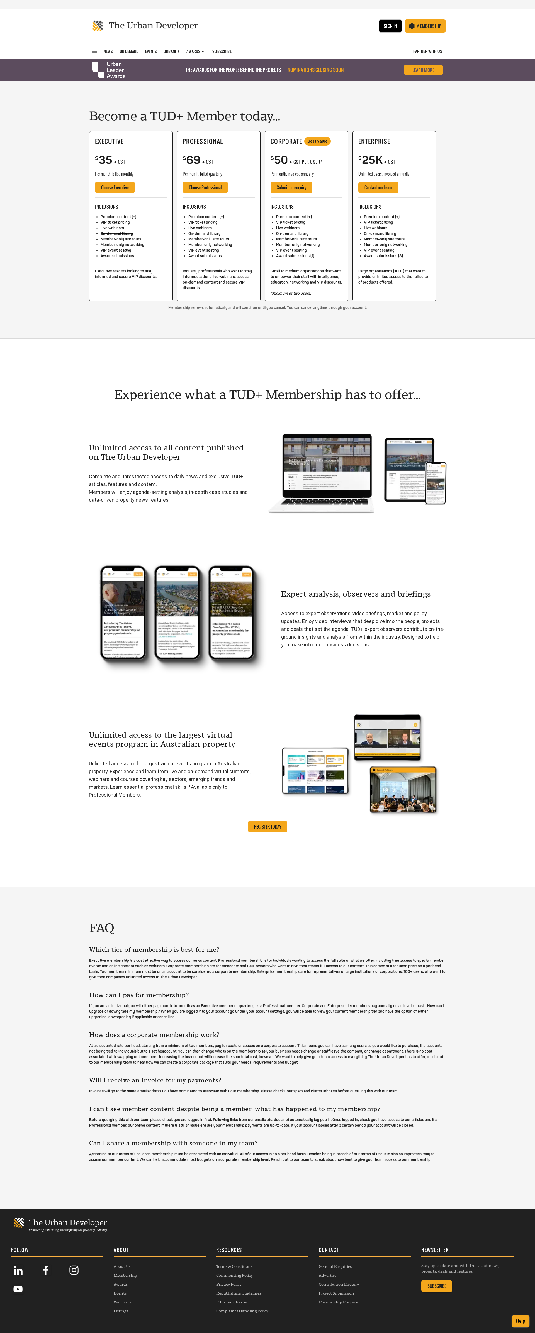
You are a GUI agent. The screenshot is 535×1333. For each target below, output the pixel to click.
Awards (121, 1284)
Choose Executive (115, 187)
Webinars (122, 1302)
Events (120, 1293)
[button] (160, 1250)
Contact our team (378, 187)
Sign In (390, 26)
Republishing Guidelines (238, 1293)
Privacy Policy (229, 1284)
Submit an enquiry (291, 187)
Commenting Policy (234, 1275)
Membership (428, 26)
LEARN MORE (423, 70)
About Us (122, 1266)
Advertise (327, 1275)
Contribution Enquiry (339, 1284)
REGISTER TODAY (267, 827)
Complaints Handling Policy (242, 1311)
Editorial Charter (232, 1302)
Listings (121, 1311)
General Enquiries (335, 1266)
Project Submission (336, 1293)
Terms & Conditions (234, 1266)
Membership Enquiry (338, 1302)
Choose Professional (205, 187)
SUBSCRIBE (436, 1286)
